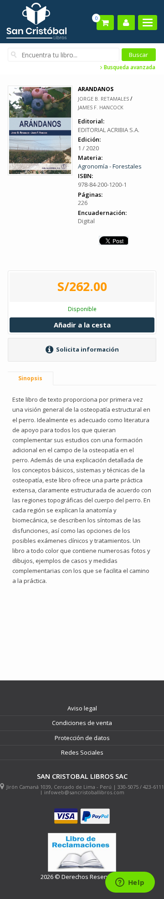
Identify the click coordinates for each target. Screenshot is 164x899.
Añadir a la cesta (82, 324)
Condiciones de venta (82, 723)
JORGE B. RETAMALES (103, 98)
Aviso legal (82, 708)
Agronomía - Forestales (110, 166)
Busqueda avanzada (128, 67)
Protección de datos (82, 738)
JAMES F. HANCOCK (100, 107)
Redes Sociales (82, 752)
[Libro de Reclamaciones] (82, 852)
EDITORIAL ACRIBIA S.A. (108, 130)
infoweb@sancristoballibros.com (84, 792)
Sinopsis (30, 378)
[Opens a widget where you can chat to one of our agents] (130, 883)
